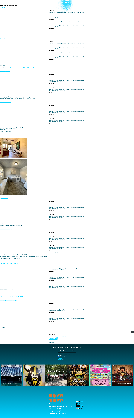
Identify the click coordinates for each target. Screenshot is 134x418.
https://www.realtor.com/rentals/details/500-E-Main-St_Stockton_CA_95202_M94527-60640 (12, 296)
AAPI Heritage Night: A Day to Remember (53, 338)
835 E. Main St (4, 198)
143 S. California (5, 71)
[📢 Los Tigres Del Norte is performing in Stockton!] (122, 375)
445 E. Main (3, 38)
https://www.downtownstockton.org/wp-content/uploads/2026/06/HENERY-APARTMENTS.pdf (28, 34)
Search (132, 332)
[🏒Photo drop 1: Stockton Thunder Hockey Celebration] (34, 375)
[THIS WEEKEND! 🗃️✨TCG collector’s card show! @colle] (100, 375)
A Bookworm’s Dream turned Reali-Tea (53, 339)
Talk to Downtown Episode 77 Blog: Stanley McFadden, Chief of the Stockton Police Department (59, 336)
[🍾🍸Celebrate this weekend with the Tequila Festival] (56, 375)
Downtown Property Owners (62, 357)
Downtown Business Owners (62, 356)
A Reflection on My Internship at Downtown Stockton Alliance (55, 337)
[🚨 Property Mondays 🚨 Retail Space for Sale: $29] (11, 375)
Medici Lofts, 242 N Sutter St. (8, 300)
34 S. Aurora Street (5, 102)
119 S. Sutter (3, 7)
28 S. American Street (6, 229)
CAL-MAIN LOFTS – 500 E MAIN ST (9, 263)
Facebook (77, 401)
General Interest (60, 355)
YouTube (77, 408)
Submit (60, 359)
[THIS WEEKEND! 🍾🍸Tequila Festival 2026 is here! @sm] (78, 375)
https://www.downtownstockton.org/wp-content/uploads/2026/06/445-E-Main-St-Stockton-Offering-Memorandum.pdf (25, 67)
